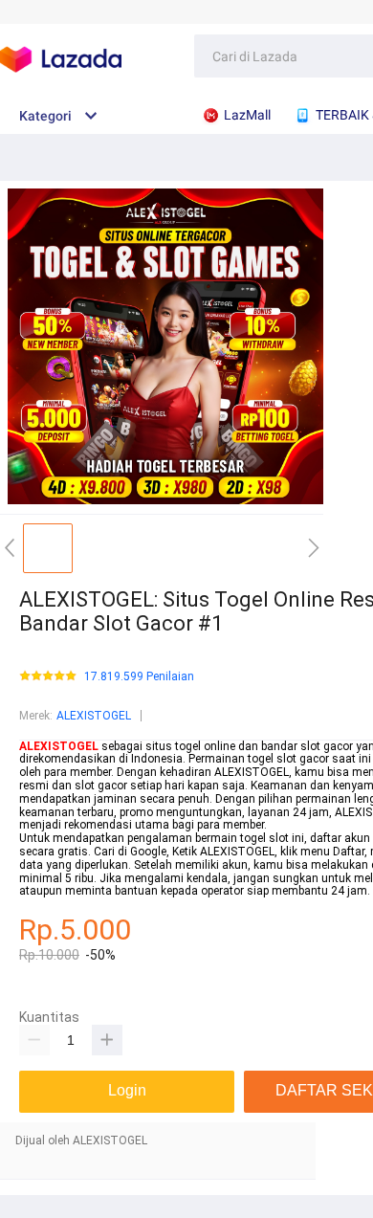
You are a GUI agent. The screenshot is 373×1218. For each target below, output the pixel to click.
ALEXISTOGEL (93, 715)
